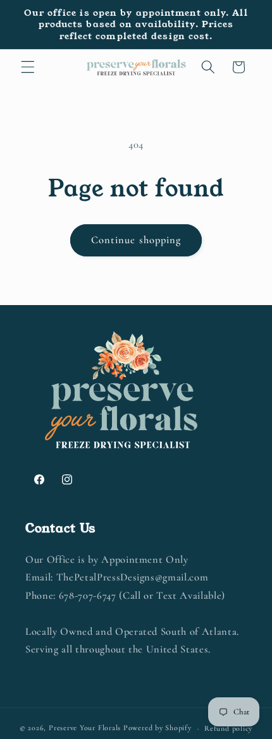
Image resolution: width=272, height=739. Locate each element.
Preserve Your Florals (85, 728)
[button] (28, 67)
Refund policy (228, 728)
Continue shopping (136, 240)
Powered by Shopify (157, 728)
